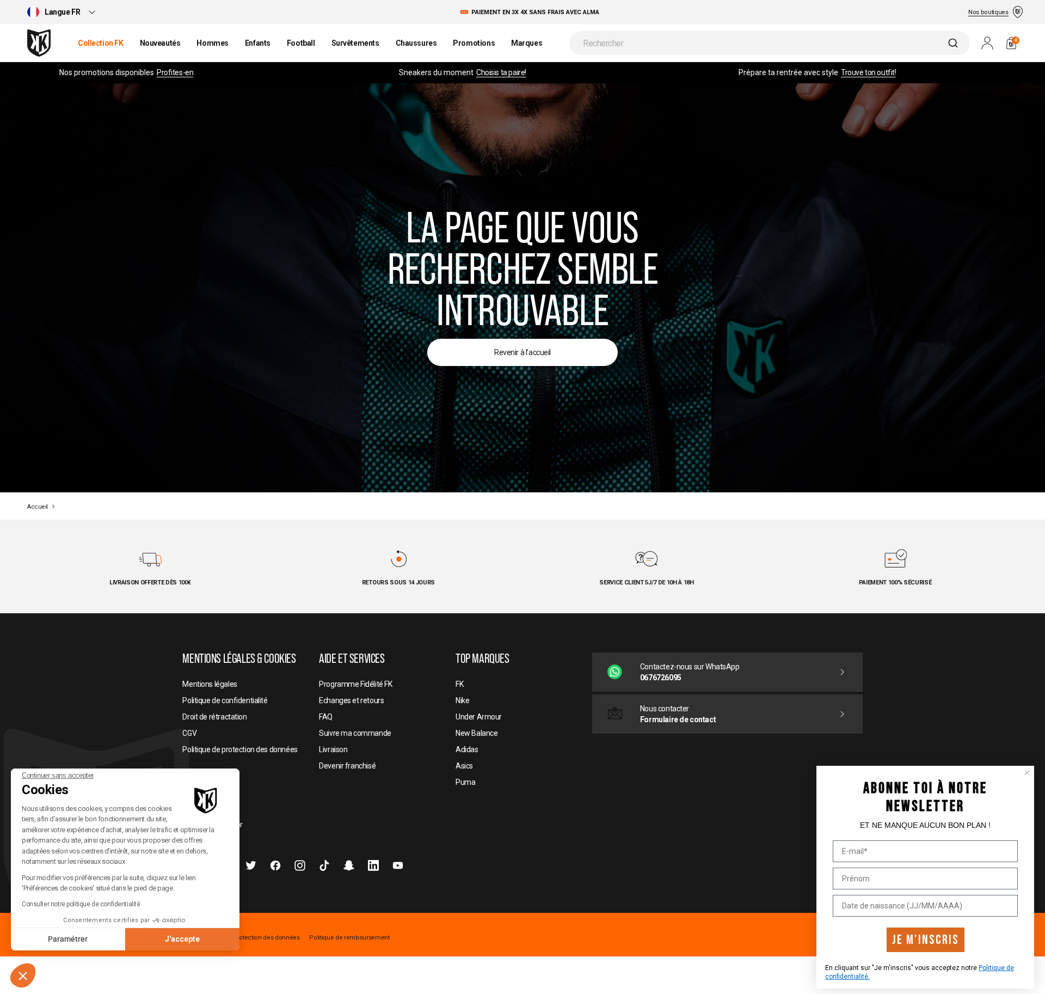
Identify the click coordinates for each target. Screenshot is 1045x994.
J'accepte (182, 939)
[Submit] (954, 43)
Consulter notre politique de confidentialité (81, 904)
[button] (23, 975)
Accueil (37, 506)
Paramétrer (68, 939)
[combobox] (769, 43)
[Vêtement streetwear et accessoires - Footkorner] (39, 43)
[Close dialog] (1027, 772)
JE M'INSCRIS (925, 940)
